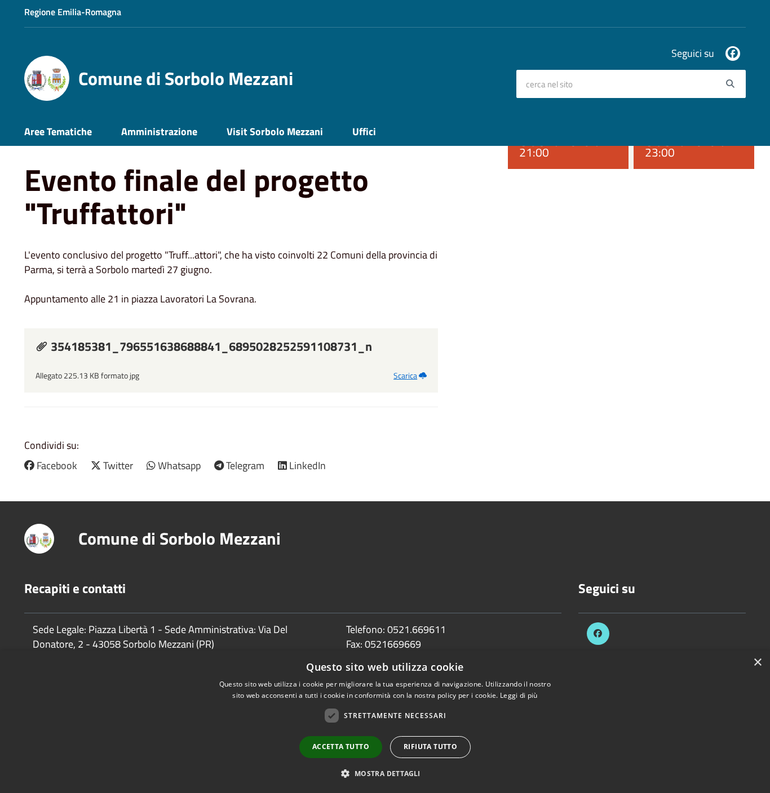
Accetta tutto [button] (340, 746)
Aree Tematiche (58, 131)
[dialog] (385, 722)
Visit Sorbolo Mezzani (275, 131)
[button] (384, 773)
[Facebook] (732, 53)
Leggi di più (519, 695)
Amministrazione (159, 131)
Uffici (364, 131)
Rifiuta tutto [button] (430, 746)
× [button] (757, 662)
